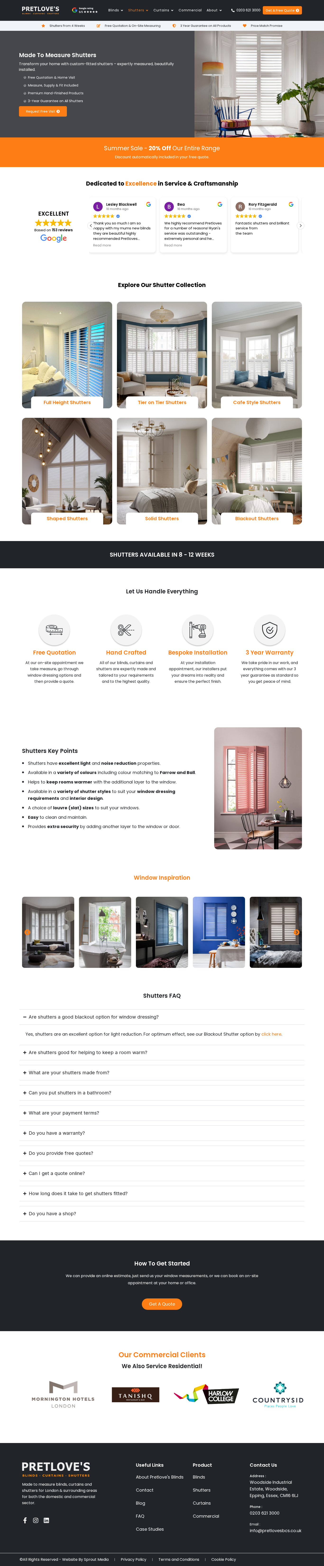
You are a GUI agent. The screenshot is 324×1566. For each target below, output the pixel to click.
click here (271, 1034)
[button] (300, 225)
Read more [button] (105, 245)
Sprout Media (96, 1559)
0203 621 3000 (264, 1513)
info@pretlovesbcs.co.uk (275, 1531)
